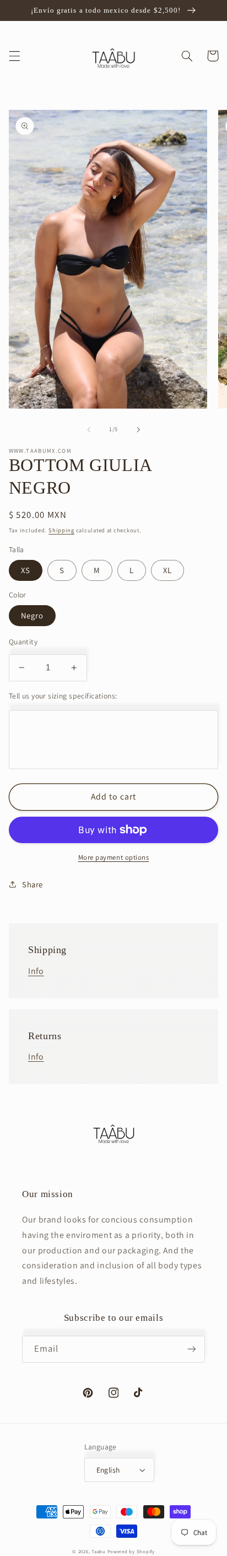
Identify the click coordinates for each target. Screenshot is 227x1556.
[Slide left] (89, 429)
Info (36, 971)
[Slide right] (138, 429)
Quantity (23, 642)
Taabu (99, 1551)
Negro (32, 615)
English (108, 1470)
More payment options (113, 857)
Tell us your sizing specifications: (63, 696)
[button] (14, 55)
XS (25, 570)
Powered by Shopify (131, 1551)
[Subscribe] (191, 1349)
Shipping (61, 530)
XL (167, 570)
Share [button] (32, 884)
